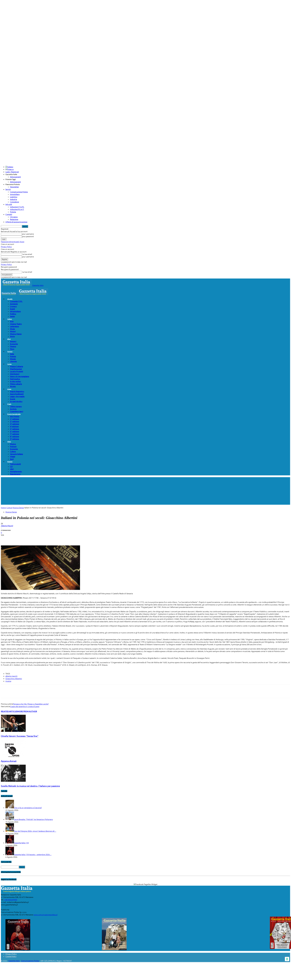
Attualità (9, 299)
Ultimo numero (16, 406)
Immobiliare (15, 194)
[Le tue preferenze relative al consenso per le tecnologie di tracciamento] (287, 959)
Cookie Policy (10, 956)
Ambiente (14, 304)
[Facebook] (4, 539)
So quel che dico (16, 401)
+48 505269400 (10, 900)
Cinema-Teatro (16, 324)
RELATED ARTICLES (9, 711)
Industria (13, 199)
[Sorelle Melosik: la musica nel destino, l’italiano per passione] (13, 781)
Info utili (8, 204)
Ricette (13, 386)
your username (28, 234)
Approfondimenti (17, 394)
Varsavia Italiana (16, 454)
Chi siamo (14, 217)
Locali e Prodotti (16, 371)
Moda (12, 329)
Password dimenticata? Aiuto (12, 242)
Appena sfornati (8, 761)
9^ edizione (14, 439)
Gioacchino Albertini (13, 678)
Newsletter (14, 187)
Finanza (13, 346)
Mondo (13, 359)
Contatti (8, 214)
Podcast (13, 446)
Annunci (13, 341)
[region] (145, 491)
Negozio (9, 462)
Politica (13, 314)
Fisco (12, 349)
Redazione (14, 219)
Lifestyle (13, 361)
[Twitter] (13, 539)
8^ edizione (14, 436)
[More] (46, 538)
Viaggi (12, 456)
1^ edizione (14, 419)
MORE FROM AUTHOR (27, 711)
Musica (13, 444)
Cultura (9, 319)
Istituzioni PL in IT (17, 209)
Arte (12, 321)
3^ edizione (14, 424)
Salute (12, 316)
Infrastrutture (15, 311)
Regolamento (15, 474)
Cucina (9, 364)
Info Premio (14, 416)
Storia (12, 336)
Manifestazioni (16, 369)
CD (11, 466)
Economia (14, 344)
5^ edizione (14, 429)
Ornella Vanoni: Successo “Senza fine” (19, 736)
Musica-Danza (15, 334)
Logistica (13, 197)
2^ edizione (14, 421)
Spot (12, 459)
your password (28, 236)
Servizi (8, 189)
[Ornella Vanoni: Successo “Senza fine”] (13, 731)
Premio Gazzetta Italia (14, 414)
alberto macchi (11, 676)
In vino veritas (15, 381)
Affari (9, 339)
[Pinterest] (21, 539)
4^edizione (14, 426)
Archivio (13, 409)
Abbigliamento (16, 471)
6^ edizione (14, 431)
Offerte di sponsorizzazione (16, 222)
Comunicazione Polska (19, 192)
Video (9, 441)
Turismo (9, 351)
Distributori (14, 374)
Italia (12, 354)
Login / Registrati (12, 172)
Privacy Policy (6, 247)
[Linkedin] (37, 539)
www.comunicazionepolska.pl (46, 915)
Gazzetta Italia (14, 961)
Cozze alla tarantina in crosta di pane (24, 706)
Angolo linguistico (17, 391)
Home (3, 508)
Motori (13, 331)
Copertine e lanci (16, 411)
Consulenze (14, 202)
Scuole (12, 399)
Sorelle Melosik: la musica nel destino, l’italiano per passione (30, 786)
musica (8, 681)
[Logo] (9, 294)
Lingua (9, 389)
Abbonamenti (15, 177)
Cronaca (13, 306)
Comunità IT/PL (16, 301)
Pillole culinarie (16, 384)
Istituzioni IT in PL (17, 207)
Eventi (12, 309)
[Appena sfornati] (13, 756)
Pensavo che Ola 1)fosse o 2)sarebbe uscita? (31, 704)
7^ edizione (14, 434)
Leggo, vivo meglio (17, 396)
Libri (12, 469)
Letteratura (14, 326)
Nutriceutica (15, 379)
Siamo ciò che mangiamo (19, 376)
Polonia (13, 212)
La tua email (27, 254)
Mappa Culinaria (16, 366)
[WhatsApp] (29, 539)
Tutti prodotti (15, 464)
